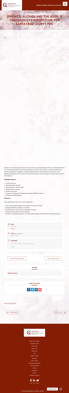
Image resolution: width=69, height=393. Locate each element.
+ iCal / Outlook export (53, 258)
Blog (34, 373)
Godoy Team (34, 355)
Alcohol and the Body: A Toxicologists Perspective (23, 243)
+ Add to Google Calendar (17, 258)
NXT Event (58, 312)
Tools (34, 368)
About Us (34, 348)
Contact (34, 370)
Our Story (34, 360)
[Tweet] (32, 289)
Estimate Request (34, 363)
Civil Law (34, 346)
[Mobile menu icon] (65, 4)
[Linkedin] (36, 289)
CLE (34, 353)
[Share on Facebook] (28, 289)
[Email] (40, 289)
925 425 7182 (34, 383)
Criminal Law (34, 343)
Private (12, 247)
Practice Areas (34, 341)
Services (34, 351)
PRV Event (14, 312)
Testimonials (34, 365)
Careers (34, 358)
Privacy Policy (34, 375)
